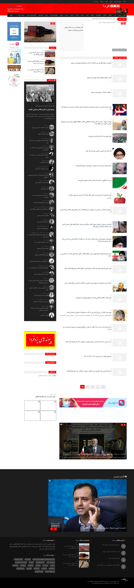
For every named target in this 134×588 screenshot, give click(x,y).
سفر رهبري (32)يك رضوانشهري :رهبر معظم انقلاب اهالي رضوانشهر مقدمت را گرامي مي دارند (85, 254)
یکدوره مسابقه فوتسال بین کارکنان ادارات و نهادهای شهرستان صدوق (91, 63)
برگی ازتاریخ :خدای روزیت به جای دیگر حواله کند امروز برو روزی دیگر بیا (89, 195)
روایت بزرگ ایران (44, 189)
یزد (115, 15)
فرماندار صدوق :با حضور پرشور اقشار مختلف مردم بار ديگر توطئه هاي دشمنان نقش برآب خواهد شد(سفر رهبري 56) (86, 225)
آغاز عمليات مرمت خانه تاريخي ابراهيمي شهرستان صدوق (73, 28)
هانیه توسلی (51, 562)
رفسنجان (40, 15)
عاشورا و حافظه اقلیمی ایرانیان (41, 255)
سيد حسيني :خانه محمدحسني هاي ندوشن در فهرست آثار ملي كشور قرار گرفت (88, 341)
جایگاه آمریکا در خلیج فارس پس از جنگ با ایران (108, 565)
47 (87, 387)
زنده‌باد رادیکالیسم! (44, 162)
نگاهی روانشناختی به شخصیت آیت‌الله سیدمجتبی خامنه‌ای (39, 309)
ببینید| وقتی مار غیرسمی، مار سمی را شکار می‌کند (35, 71)
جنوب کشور (21, 568)
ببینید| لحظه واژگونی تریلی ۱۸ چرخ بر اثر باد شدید (41, 40)
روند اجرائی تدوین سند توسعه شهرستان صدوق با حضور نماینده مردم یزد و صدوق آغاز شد (86, 108)
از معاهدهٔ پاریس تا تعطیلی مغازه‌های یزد (39, 209)
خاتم (82, 15)
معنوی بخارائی (40, 562)
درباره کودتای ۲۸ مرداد (43, 134)
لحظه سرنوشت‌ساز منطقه (42, 248)
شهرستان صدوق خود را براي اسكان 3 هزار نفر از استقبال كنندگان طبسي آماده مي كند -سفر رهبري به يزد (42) (86, 240)
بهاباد (92, 15)
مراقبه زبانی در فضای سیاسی (41, 182)
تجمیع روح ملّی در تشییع (42, 228)
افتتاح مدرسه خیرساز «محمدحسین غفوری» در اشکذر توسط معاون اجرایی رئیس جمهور (101, 454)
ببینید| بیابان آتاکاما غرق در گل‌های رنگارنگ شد (36, 54)
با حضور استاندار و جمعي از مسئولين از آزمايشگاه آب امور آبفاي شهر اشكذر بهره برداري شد (85, 210)
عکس (110, 1)
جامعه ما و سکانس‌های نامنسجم (41, 274)
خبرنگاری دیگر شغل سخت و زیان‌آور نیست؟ (38, 268)
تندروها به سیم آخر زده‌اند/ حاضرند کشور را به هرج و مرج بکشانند (38, 282)
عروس (45, 565)
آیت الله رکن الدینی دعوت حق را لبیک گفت (98, 151)
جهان (11, 15)
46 (92, 387)
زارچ (47, 15)
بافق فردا (98, 15)
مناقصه (52, 568)
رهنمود (15, 565)
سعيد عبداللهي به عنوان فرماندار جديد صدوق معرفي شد (94, 180)
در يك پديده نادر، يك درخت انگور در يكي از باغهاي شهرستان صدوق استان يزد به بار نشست (87, 328)
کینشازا (37, 568)
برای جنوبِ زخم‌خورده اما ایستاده (40, 203)
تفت (87, 15)
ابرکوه (110, 15)
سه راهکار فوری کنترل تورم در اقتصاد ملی (38, 261)
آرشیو (101, 1)
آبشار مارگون (39, 571)
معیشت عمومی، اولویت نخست (41, 242)
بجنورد (38, 565)
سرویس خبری (117, 1)
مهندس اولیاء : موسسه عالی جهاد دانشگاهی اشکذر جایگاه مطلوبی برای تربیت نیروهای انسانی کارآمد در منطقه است (86, 122)
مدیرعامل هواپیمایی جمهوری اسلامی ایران (44, 559)
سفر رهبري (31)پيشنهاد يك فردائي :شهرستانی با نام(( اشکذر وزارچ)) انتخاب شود (87, 268)
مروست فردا (21, 15)
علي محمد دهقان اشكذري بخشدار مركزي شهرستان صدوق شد (93, 297)
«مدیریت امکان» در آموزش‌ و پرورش (40, 127)
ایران (119, 15)
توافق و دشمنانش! (44, 315)
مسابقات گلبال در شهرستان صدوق (101, 92)
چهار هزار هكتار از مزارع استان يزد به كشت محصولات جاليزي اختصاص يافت (89, 312)
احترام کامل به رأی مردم (42, 222)
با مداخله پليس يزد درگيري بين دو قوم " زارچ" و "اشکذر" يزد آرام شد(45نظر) (89, 371)
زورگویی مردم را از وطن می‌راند (41, 295)
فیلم (106, 1)
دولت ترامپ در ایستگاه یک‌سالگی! (45, 396)
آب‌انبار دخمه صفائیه (21, 562)
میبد (66, 15)
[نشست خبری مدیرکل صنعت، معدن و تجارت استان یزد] (87, 505)
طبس (71, 15)
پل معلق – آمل (50, 571)
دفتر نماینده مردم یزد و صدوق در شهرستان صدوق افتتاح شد (93, 165)
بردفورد (31, 565)
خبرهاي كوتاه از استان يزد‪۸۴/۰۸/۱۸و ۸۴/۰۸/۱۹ (97, 356)
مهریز (61, 15)
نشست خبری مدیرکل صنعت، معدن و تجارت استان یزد (104, 528)
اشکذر (77, 15)
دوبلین (29, 568)
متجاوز (44, 568)
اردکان (104, 15)
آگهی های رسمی (31, 15)
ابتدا (103, 387)
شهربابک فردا (53, 15)
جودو (32, 562)
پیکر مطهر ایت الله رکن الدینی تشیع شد (99, 136)
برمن (53, 565)
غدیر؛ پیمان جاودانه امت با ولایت (40, 302)
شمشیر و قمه (19, 559)
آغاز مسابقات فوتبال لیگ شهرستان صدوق (99, 77)
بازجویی (28, 559)
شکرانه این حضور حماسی (42, 215)
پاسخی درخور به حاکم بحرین (41, 169)
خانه (124, 1)
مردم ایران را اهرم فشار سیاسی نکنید (41, 109)
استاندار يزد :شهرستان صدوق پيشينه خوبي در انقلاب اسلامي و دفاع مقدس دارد (87, 283)
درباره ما (96, 1)
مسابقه (23, 565)
